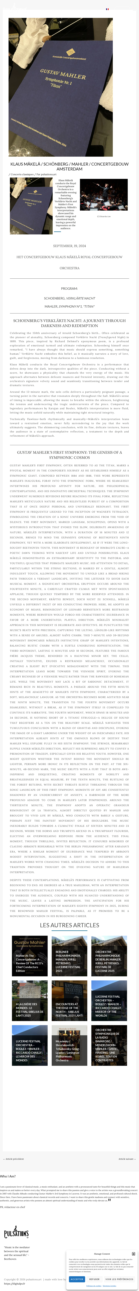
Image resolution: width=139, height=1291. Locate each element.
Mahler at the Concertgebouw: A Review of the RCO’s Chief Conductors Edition (29, 963)
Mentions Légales (109, 1286)
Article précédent (13, 1159)
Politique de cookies (93, 1286)
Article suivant (127, 1159)
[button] (133, 1253)
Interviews (92, 9)
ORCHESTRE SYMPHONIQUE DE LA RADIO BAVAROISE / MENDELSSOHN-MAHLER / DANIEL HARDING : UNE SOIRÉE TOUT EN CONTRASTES (107, 1045)
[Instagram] (134, 9)
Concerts (57, 9)
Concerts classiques (22, 174)
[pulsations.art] (15, 8)
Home (43, 9)
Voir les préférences (119, 1279)
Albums (74, 9)
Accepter (77, 1279)
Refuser (94, 1279)
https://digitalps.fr (14, 1283)
